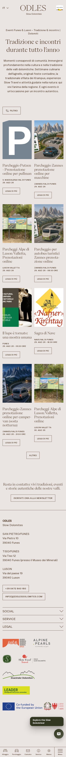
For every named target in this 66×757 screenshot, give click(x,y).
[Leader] (16, 690)
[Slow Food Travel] (32, 659)
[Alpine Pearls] (41, 643)
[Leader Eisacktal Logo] (19, 675)
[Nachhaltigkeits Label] (7, 659)
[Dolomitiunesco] (14, 643)
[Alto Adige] (59, 8)
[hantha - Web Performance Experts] (59, 720)
